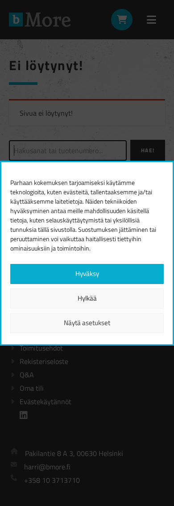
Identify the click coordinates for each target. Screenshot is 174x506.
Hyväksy (87, 273)
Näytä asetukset (87, 323)
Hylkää (87, 298)
